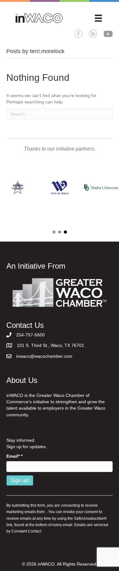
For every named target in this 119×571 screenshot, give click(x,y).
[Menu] (98, 18)
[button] (54, 232)
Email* (14, 456)
